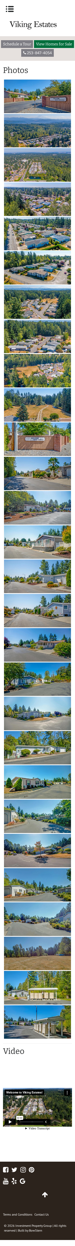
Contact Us (41, 1214)
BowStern (35, 1230)
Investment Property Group (33, 1226)
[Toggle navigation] (9, 9)
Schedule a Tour (17, 44)
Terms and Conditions (17, 1214)
